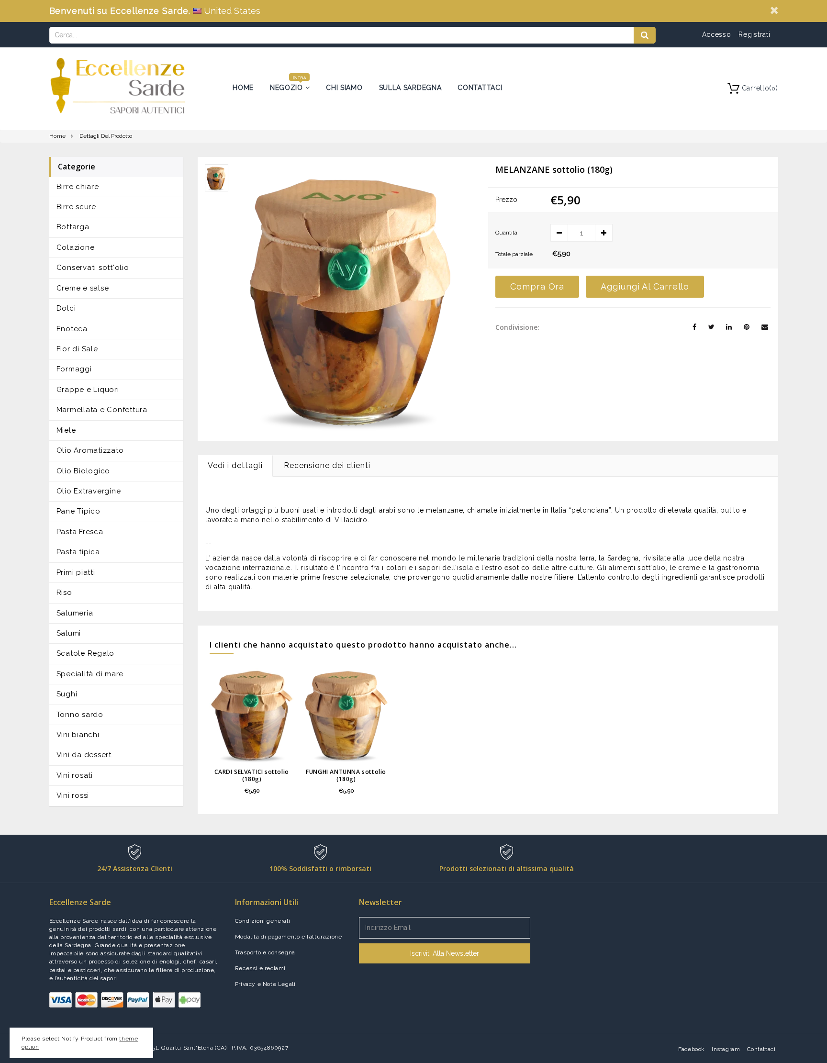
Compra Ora (537, 286)
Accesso (716, 34)
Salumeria (74, 613)
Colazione (75, 247)
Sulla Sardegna (410, 87)
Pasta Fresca (79, 531)
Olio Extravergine (88, 491)
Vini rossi (72, 795)
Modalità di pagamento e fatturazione (288, 936)
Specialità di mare (90, 674)
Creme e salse (82, 288)
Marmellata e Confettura (101, 409)
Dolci (66, 308)
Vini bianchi (78, 734)
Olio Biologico (83, 471)
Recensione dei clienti (327, 465)
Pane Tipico (78, 511)
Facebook (691, 1049)
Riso (64, 592)
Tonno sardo (79, 714)
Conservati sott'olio (92, 267)
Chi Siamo (344, 87)
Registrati (754, 34)
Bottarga (72, 227)
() (760, 88)
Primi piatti (75, 572)
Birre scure (76, 206)
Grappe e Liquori (87, 389)
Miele (66, 430)
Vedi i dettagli (235, 465)
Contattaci (480, 87)
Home (243, 87)
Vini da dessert (84, 754)
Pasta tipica (78, 552)
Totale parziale (514, 254)
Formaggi (74, 369)
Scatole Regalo (85, 653)
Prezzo (506, 199)
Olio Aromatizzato (90, 450)
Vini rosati (74, 775)
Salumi (68, 633)
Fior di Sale (77, 349)
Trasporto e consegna (265, 952)
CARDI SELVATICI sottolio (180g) (251, 775)
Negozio (287, 87)
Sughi (67, 694)
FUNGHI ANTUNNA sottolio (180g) (346, 775)
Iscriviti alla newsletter (444, 953)
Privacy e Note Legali (265, 984)
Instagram (726, 1049)
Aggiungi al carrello (645, 286)
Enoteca (72, 328)
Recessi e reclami (260, 968)
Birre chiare (77, 186)
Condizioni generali (262, 921)
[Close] (774, 10)
